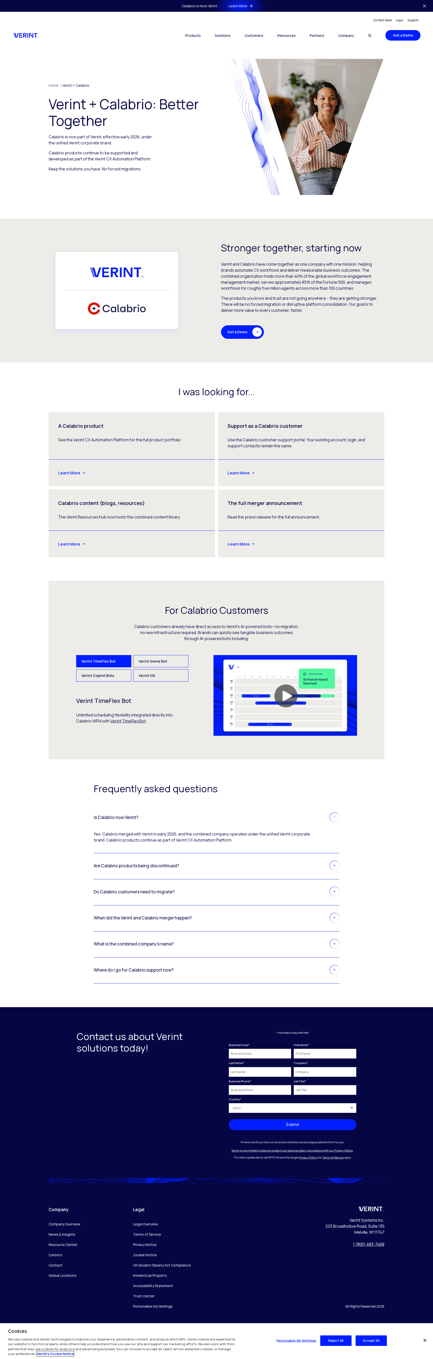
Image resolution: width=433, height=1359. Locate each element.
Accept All (371, 1340)
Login (399, 20)
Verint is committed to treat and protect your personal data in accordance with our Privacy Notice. (292, 1150)
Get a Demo (403, 35)
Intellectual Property (150, 1275)
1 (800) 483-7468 (368, 1244)
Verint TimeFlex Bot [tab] (98, 661)
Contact (55, 1265)
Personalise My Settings (153, 1306)
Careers (55, 1254)
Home (55, 85)
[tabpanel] (216, 695)
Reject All (336, 1340)
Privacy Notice (145, 1244)
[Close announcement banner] (424, 6)
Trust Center (144, 1296)
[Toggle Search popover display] (369, 35)
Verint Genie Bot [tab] (153, 661)
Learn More (69, 473)
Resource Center (63, 1244)
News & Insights (62, 1234)
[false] (424, 1340)
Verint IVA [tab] (147, 675)
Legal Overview (145, 1224)
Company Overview (64, 1224)
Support (412, 20)
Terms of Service (333, 1157)
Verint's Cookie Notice (55, 1353)
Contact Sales (382, 20)
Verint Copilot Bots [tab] (97, 675)
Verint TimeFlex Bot (128, 721)
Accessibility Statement (153, 1285)
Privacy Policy (308, 1157)
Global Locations (62, 1275)
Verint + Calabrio (75, 85)
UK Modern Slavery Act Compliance (162, 1265)
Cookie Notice (145, 1254)
